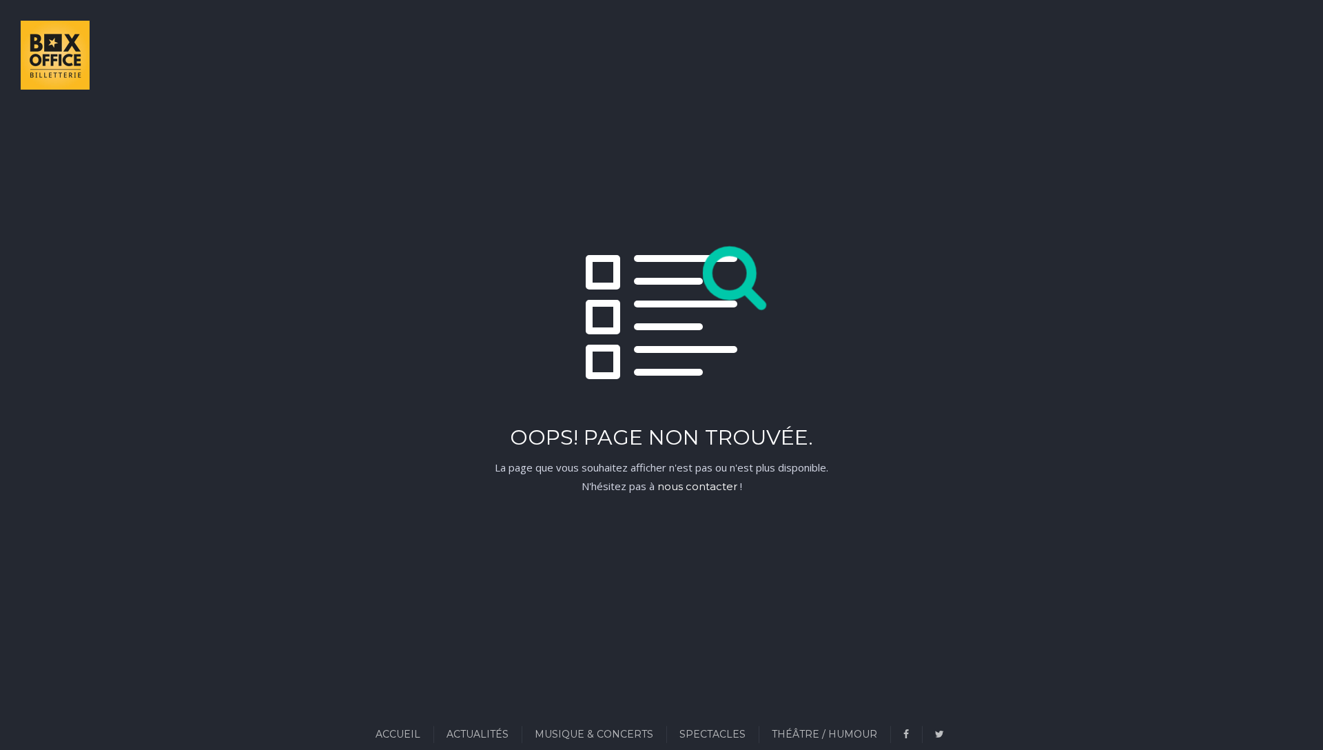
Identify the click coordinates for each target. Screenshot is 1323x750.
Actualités (478, 734)
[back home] (38, 58)
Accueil (398, 734)
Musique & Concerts (594, 734)
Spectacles (712, 734)
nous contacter (697, 486)
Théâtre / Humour (824, 734)
